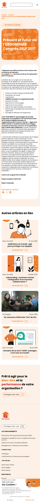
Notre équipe (6, 467)
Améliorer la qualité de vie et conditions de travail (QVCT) (18, 439)
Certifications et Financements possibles (15, 456)
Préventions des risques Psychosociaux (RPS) (17, 435)
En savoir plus (17, 250)
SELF (11, 74)
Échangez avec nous (11, 394)
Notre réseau (6, 470)
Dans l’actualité (8, 241)
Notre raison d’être (8, 465)
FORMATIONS (6, 450)
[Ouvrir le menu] (37, 5)
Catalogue (5, 454)
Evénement (8, 35)
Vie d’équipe (7, 314)
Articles (4, 478)
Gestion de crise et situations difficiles (14, 443)
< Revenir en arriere (12, 25)
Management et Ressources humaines (15, 446)
